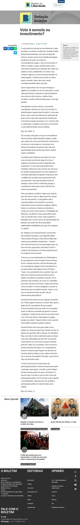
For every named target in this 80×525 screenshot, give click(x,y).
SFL (53, 503)
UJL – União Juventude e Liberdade (59, 481)
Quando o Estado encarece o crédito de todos (32, 423)
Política (29, 484)
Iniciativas (30, 503)
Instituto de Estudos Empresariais (57, 487)
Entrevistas (30, 480)
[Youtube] (75, 485)
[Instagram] (75, 480)
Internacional (31, 507)
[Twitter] (75, 489)
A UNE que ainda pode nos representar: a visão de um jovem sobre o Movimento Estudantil (33, 457)
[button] (5, 48)
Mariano (54, 499)
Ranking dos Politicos (58, 507)
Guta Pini (54, 492)
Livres (53, 495)
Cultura (29, 495)
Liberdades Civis (32, 492)
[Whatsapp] (75, 472)
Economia (30, 488)
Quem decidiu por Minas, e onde (63, 422)
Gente (29, 499)
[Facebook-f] (75, 476)
